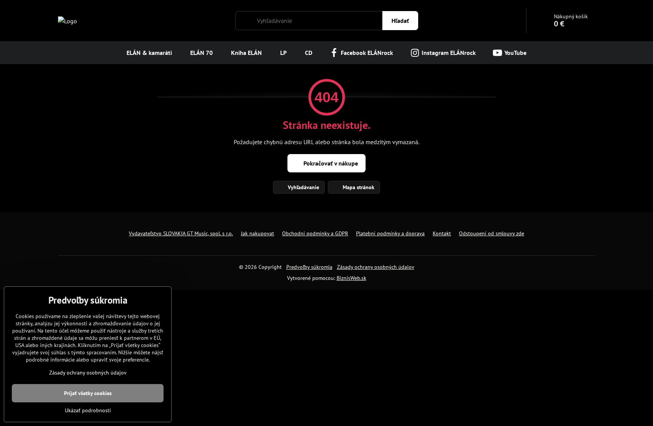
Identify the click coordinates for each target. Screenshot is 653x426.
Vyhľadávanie (302, 187)
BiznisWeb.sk (351, 278)
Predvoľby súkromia (309, 267)
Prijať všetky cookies (88, 393)
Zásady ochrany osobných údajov (375, 267)
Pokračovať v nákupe (330, 163)
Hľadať (400, 20)
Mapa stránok (357, 187)
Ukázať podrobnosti (88, 410)
